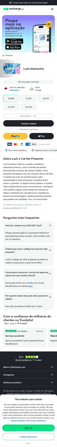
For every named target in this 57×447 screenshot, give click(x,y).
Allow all (28, 428)
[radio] (11, 98)
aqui (30, 286)
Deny (28, 443)
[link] (14, 41)
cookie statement (18, 420)
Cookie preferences (28, 436)
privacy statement (38, 420)
